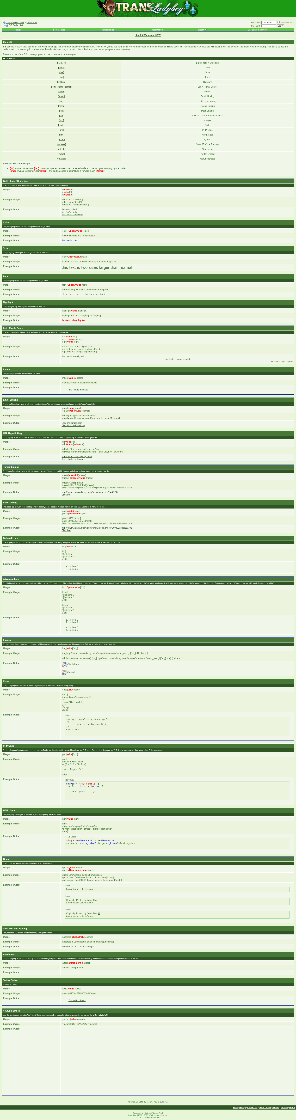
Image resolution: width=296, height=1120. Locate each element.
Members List (108, 30)
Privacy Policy (239, 1107)
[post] (61, 110)
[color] (61, 67)
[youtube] (61, 158)
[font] (61, 77)
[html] (61, 134)
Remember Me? (286, 23)
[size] (61, 72)
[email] (61, 96)
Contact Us (252, 1107)
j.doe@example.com (72, 423)
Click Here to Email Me (73, 425)
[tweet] (61, 154)
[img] (61, 120)
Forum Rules (32, 23)
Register (18, 30)
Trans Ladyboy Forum (15, 23)
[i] (61, 63)
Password (255, 26)
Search (201, 30)
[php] (61, 130)
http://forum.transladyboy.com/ (77, 456)
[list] (61, 115)
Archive (284, 1107)
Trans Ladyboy (153, 1117)
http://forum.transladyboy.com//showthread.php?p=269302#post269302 (97, 528)
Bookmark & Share (256, 30)
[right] (60, 86)
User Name (256, 22)
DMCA (292, 1107)
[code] (61, 125)
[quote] (61, 139)
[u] (65, 63)
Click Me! (66, 494)
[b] (58, 63)
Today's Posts (158, 30)
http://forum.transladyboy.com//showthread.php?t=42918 (90, 492)
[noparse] (61, 144)
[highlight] (61, 82)
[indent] (61, 91)
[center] (68, 86)
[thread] (61, 106)
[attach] (61, 149)
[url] (61, 101)
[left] (53, 86)
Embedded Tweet (77, 1000)
